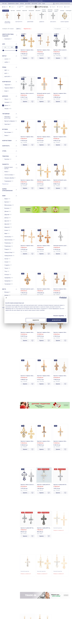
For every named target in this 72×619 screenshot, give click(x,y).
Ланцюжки (31, 10)
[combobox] (61, 28)
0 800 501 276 (21, 7)
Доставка (28, 3)
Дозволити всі (56, 320)
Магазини (34, 3)
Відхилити (36, 320)
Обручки (13, 10)
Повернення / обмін (13, 3)
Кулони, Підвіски (44, 10)
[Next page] (68, 15)
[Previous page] (3, 15)
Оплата (22, 3)
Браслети (38, 10)
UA (4, 6)
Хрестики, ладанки (50, 10)
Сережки (18, 10)
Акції (43, 3)
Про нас (4, 3)
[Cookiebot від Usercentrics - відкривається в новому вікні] (60, 298)
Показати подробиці (58, 315)
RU (7, 6)
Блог (39, 3)
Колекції (62, 10)
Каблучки (24, 10)
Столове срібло (56, 10)
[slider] (3, 50)
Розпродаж (68, 10)
